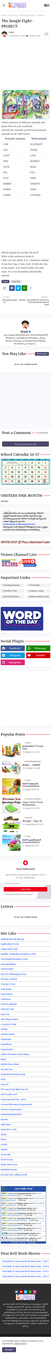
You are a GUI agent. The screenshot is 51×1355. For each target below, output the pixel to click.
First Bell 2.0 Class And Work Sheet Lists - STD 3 (25, 1271)
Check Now (19, 1343)
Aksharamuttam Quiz (39, 596)
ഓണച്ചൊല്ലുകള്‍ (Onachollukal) (31, 841)
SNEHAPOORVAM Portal (13, 1074)
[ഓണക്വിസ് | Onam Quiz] (11, 749)
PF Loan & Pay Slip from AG (14, 1089)
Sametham (6, 1044)
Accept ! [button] (9, 1349)
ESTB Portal (7, 1159)
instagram (15, 662)
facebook (14, 648)
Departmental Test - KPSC (14, 1099)
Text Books (34, 585)
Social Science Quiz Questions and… (21, 1194)
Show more (42, 354)
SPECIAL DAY (7, 1009)
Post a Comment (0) (25, 444)
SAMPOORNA (7, 1034)
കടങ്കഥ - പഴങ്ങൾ (31, 765)
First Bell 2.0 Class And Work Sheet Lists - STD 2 (25, 1266)
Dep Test (5, 1014)
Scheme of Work (9, 979)
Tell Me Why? (7, 969)
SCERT (4, 1144)
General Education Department (16, 1104)
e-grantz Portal (8, 1024)
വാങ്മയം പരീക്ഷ (36, 591)
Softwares (6, 999)
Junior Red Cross (9, 1164)
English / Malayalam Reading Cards (18, 954)
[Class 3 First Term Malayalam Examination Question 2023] (11, 805)
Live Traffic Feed (23, 1189)
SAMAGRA (6, 1039)
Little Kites (6, 1124)
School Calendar (9, 1004)
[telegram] (25, 1292)
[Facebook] (12, 288)
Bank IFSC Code (9, 1129)
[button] (47, 5)
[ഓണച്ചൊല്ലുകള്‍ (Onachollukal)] (11, 843)
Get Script (14, 1242)
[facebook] (16, 1292)
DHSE (4, 1134)
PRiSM (4, 1149)
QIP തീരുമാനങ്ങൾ (9, 1019)
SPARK (4, 1029)
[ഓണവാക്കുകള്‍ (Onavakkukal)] (11, 786)
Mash (24, 331)
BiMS (3, 1059)
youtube (40, 655)
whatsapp (40, 648)
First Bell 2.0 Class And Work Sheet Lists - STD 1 (25, 1261)
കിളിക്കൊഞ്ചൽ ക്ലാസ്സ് (12, 939)
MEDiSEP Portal (9, 1169)
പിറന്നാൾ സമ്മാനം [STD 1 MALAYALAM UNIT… (22, 1219)
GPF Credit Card (9, 1094)
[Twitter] (18, 288)
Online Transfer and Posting (15, 1054)
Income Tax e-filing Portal (14, 1174)
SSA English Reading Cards (14, 959)
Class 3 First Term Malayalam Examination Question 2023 (35, 803)
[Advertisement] (25, 64)
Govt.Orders (7, 994)
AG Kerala (5, 1154)
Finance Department (11, 1109)
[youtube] (21, 1292)
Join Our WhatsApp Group (13, 974)
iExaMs (4, 1119)
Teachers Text (10, 591)
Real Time (22, 1242)
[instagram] (34, 1292)
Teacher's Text (8, 984)
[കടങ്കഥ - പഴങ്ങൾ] (11, 768)
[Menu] (4, 5)
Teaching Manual (11, 585)
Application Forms (10, 944)
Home (4, 15)
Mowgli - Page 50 (32, 821)
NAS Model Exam (11, 596)
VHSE (3, 1139)
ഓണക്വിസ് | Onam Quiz (32, 747)
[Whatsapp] (24, 288)
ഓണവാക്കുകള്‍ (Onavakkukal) (31, 784)
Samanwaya (7, 1049)
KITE (3, 1079)
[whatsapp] (30, 1292)
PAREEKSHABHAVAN (11, 1114)
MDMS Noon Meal (10, 1064)
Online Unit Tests (9, 949)
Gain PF (4, 1084)
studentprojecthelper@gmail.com (19, 524)
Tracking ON (31, 1242)
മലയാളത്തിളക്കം (8, 964)
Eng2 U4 (13, 15)
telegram (14, 655)
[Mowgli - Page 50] (11, 824)
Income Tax (6, 1069)
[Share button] (30, 288)
